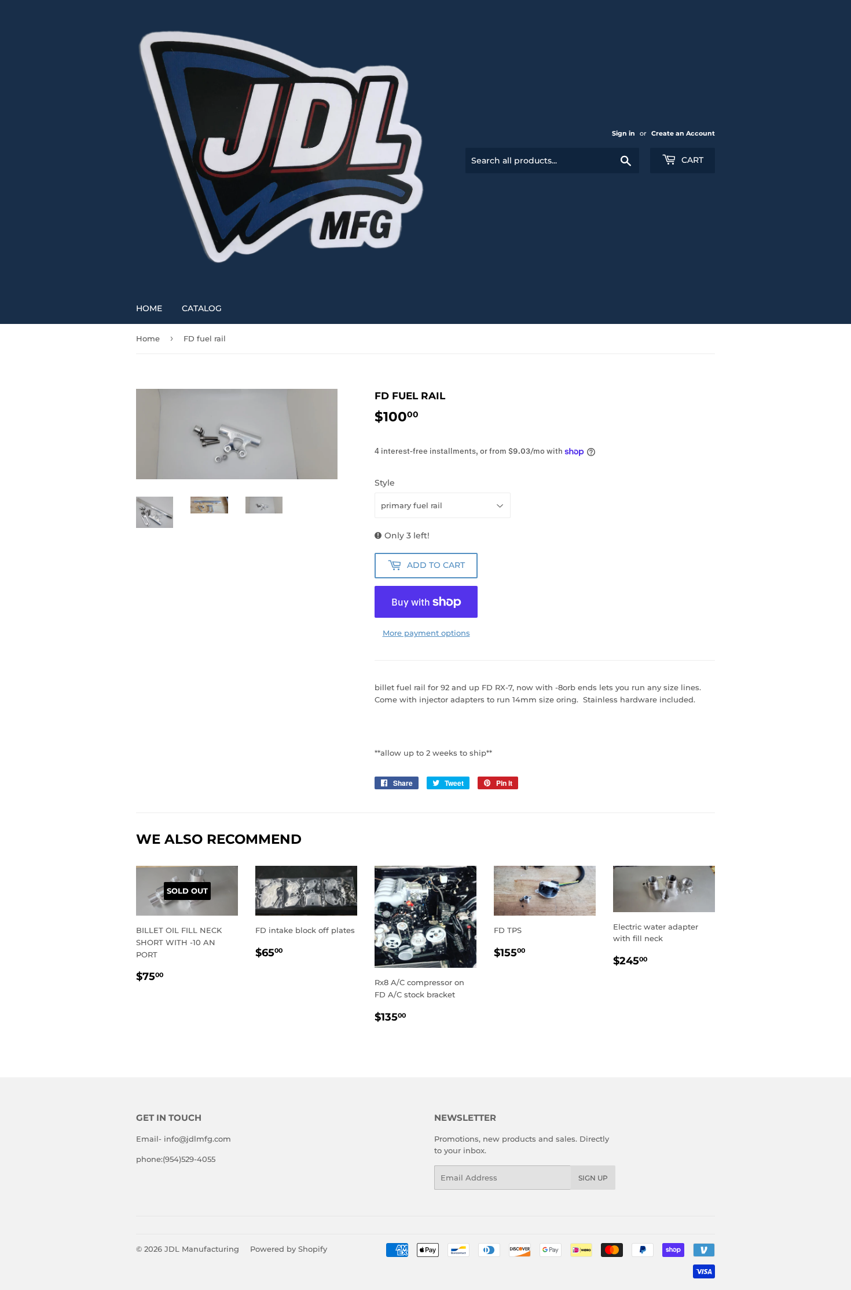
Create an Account (683, 133)
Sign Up (593, 1178)
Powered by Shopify (288, 1248)
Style (385, 483)
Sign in (623, 133)
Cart (691, 160)
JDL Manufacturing (201, 1248)
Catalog (202, 308)
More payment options (426, 632)
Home (149, 308)
